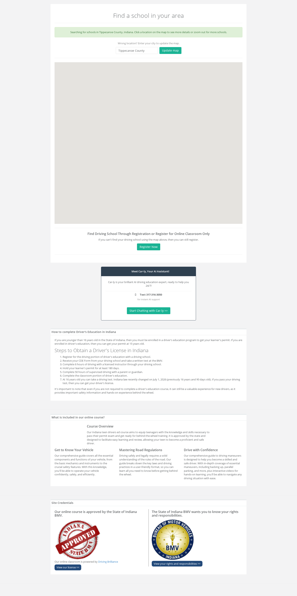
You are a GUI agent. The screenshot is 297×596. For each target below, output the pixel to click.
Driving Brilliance (108, 561)
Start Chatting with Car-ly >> (149, 311)
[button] (166, 195)
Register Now (149, 247)
